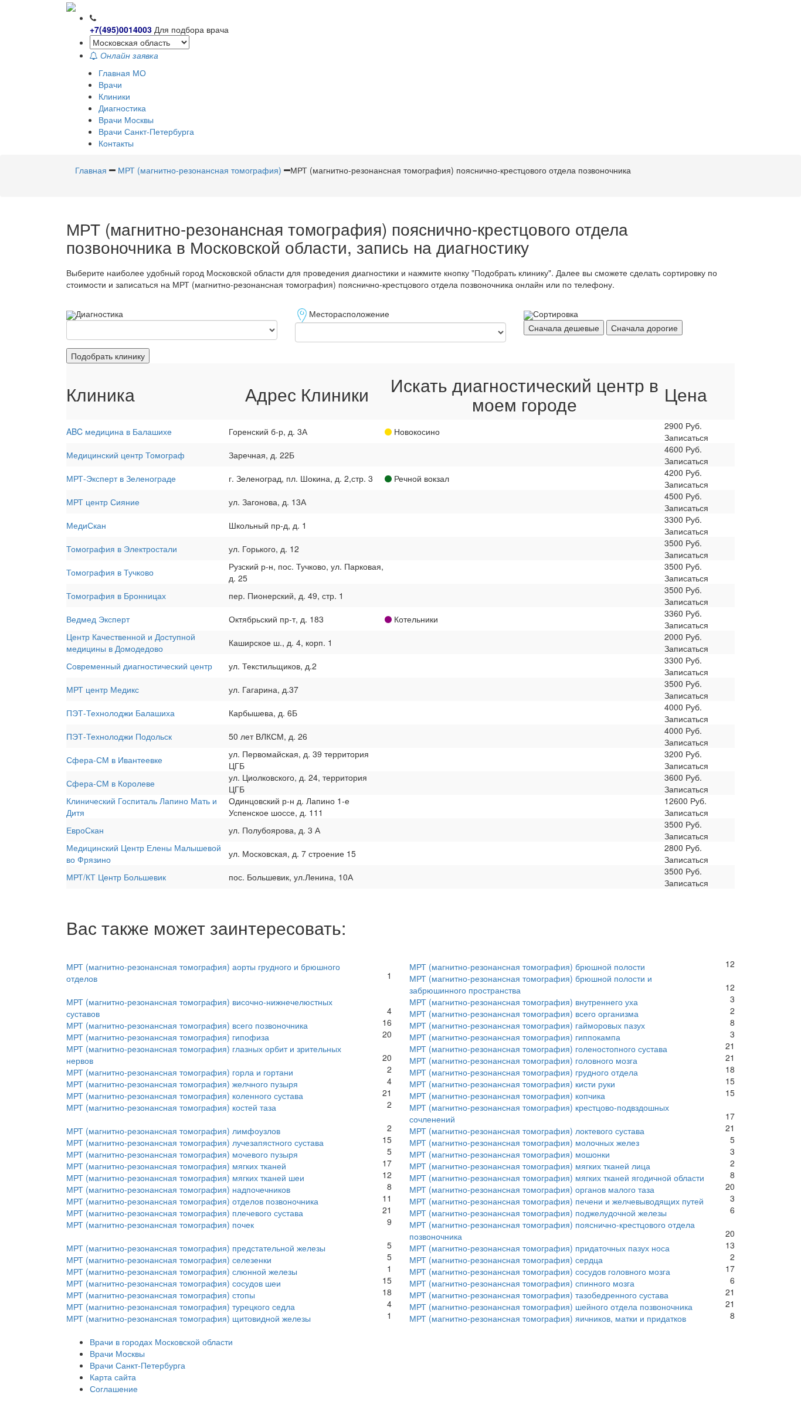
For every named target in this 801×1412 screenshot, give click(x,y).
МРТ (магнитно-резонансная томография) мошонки (509, 1154)
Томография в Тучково (110, 572)
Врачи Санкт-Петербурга (146, 131)
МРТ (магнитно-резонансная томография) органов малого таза (531, 1189)
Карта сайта (113, 1377)
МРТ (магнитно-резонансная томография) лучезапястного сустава (195, 1142)
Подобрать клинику (108, 356)
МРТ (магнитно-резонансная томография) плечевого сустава (184, 1213)
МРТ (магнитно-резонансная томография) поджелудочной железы (538, 1213)
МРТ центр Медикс (102, 689)
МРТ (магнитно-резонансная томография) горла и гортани (179, 1072)
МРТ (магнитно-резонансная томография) (199, 170)
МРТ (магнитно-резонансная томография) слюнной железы (181, 1271)
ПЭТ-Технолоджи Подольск (119, 736)
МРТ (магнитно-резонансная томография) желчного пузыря (182, 1084)
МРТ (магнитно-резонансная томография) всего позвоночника (187, 1025)
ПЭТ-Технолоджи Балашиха (120, 713)
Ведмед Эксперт (98, 619)
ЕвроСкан (85, 830)
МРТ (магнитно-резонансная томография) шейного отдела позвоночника (551, 1306)
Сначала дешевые (563, 328)
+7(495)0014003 (121, 29)
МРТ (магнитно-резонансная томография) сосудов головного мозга (539, 1271)
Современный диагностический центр (139, 666)
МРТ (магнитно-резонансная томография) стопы (160, 1295)
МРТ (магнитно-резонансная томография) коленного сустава (184, 1095)
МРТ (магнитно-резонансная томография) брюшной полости (527, 966)
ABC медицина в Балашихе (119, 431)
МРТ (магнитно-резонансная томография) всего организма (524, 1013)
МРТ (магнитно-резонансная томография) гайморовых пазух (527, 1025)
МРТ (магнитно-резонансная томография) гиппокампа (514, 1037)
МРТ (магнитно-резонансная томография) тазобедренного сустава (538, 1295)
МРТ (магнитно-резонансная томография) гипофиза (167, 1037)
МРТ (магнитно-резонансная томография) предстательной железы (195, 1248)
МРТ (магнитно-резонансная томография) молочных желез (524, 1142)
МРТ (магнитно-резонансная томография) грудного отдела (523, 1072)
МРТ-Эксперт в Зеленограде (121, 478)
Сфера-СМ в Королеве (110, 783)
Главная (91, 170)
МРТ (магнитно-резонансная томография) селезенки (168, 1259)
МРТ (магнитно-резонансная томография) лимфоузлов (173, 1131)
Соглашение (114, 1388)
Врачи (110, 84)
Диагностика (122, 108)
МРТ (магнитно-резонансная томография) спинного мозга (521, 1283)
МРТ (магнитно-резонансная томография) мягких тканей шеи (185, 1177)
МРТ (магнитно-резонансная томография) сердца (506, 1259)
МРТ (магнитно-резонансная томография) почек (160, 1224)
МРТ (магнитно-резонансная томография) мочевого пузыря (182, 1154)
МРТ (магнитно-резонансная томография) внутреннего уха (523, 1002)
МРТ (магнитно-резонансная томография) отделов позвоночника (192, 1201)
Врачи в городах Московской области (161, 1342)
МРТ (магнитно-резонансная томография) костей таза (171, 1107)
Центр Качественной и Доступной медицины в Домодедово (130, 642)
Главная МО (122, 73)
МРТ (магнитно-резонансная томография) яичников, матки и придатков (547, 1318)
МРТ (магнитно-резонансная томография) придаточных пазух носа (539, 1248)
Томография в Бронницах (116, 595)
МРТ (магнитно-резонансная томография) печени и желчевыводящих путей (556, 1201)
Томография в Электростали (121, 548)
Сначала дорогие (644, 328)
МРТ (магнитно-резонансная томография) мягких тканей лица (529, 1166)
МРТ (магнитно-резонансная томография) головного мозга (523, 1060)
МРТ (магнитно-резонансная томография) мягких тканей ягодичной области (556, 1177)
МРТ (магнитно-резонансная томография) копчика (507, 1095)
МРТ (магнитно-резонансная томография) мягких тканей (176, 1166)
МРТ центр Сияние (103, 502)
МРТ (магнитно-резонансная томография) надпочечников (178, 1189)
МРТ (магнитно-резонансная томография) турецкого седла (180, 1306)
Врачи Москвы (126, 119)
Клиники (114, 96)
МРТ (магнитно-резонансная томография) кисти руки (512, 1084)
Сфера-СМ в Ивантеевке (114, 759)
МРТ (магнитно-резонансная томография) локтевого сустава (526, 1131)
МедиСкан (86, 525)
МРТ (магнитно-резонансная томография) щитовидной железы (188, 1318)
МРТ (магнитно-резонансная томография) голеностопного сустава (538, 1048)
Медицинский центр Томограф (125, 455)
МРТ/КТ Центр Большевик (116, 877)
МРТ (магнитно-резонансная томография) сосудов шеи (173, 1283)
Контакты (116, 143)
